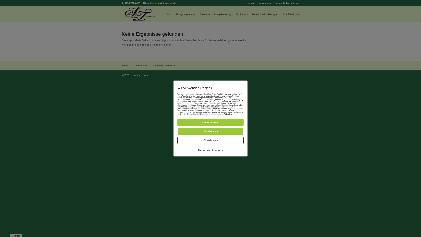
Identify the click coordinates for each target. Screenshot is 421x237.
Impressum (217, 150)
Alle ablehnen (210, 131)
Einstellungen (210, 140)
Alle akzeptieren (210, 122)
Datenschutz (204, 150)
